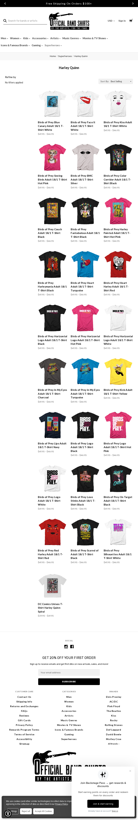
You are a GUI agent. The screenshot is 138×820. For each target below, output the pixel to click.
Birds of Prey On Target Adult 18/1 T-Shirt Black (118, 500)
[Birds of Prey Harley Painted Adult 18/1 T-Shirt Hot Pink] (118, 211)
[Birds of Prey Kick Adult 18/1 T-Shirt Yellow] (118, 372)
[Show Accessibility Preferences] (8, 813)
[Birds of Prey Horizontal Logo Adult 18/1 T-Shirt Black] (52, 318)
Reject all (26, 811)
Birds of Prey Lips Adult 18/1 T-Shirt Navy (52, 445)
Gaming (36, 45)
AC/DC (114, 701)
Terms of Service (24, 734)
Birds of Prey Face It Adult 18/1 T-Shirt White (83, 126)
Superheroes (52, 45)
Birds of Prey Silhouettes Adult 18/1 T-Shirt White (118, 554)
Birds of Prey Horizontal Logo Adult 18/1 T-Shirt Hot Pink (85, 340)
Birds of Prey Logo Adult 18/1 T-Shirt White (49, 500)
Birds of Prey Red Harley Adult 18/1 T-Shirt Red (50, 554)
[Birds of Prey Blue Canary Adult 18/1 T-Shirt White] (52, 104)
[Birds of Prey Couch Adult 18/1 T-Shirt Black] (52, 211)
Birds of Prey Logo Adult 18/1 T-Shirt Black (82, 447)
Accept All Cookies (43, 811)
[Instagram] (66, 646)
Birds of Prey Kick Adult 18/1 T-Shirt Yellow (118, 391)
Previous (5, 3)
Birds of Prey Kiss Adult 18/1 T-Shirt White (118, 124)
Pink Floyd (113, 706)
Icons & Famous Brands (14, 45)
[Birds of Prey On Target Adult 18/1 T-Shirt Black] (118, 479)
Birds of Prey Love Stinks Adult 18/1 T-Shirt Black (83, 500)
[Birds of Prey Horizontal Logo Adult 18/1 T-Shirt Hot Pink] (85, 318)
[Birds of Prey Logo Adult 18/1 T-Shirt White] (52, 479)
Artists (54, 38)
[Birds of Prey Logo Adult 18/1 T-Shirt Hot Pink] (118, 425)
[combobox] (25, 20)
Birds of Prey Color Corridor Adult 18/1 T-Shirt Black (117, 179)
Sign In (122, 20)
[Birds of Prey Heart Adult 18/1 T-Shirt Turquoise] (85, 264)
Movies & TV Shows (94, 38)
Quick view (53, 112)
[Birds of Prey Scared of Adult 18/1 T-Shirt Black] (85, 532)
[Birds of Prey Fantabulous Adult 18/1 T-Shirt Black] (85, 211)
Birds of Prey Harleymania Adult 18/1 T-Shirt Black (52, 286)
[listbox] (121, 81)
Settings (13, 811)
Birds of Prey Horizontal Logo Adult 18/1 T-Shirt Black (52, 340)
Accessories (39, 38)
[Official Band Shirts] (69, 20)
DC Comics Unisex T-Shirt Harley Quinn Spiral (50, 607)
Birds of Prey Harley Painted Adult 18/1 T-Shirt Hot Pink (117, 233)
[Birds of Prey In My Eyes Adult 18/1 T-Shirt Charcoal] (52, 372)
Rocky (113, 720)
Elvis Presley (113, 696)
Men (4, 38)
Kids (26, 38)
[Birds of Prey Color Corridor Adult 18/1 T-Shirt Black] (118, 157)
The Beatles (113, 710)
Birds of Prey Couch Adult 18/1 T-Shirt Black (50, 233)
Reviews (24, 715)
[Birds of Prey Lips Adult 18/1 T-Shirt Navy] (52, 425)
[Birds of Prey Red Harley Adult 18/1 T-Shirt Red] (52, 532)
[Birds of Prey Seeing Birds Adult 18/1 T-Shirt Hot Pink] (52, 157)
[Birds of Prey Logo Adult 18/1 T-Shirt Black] (85, 425)
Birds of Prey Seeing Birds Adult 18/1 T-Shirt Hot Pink (52, 179)
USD (110, 20)
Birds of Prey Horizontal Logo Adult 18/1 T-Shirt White (118, 340)
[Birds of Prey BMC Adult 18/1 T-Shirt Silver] (85, 157)
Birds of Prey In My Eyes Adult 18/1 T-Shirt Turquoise (85, 393)
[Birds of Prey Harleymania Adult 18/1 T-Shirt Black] (52, 264)
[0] (131, 20)
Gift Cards (24, 720)
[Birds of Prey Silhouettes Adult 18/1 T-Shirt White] (118, 532)
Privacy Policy (24, 725)
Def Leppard (113, 729)
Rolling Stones (114, 725)
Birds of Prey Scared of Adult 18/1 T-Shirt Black (85, 554)
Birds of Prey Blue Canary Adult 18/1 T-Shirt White (50, 126)
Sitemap (24, 743)
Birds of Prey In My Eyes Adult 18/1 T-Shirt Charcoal (52, 393)
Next (133, 3)
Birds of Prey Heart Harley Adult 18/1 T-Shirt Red (116, 286)
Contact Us (24, 696)
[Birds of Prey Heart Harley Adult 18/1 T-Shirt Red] (118, 264)
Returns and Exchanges (24, 706)
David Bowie (113, 734)
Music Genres (70, 38)
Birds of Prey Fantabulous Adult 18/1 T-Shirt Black (85, 233)
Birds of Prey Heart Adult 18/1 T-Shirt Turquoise (82, 286)
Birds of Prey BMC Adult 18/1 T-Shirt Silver (82, 179)
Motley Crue (113, 739)
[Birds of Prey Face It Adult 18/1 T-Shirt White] (85, 104)
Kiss (113, 715)
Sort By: (104, 81)
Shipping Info (24, 701)
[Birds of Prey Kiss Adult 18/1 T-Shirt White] (118, 104)
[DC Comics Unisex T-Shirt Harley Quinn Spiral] (52, 586)
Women (15, 38)
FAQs (24, 710)
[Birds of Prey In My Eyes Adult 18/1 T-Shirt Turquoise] (85, 372)
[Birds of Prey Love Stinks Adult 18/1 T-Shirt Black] (85, 479)
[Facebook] (72, 646)
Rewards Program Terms (24, 729)
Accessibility (24, 739)
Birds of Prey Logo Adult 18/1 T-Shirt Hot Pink (117, 447)
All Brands (113, 744)
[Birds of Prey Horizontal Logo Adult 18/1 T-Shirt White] (118, 318)
